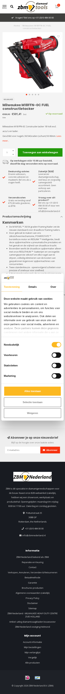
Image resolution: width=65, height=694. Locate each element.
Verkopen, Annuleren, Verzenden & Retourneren (32, 572)
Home (17, 25)
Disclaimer (32, 603)
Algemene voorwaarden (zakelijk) (33, 592)
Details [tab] (32, 286)
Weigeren (32, 413)
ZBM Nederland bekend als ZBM (32, 557)
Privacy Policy (32, 598)
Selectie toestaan (32, 402)
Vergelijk (32, 657)
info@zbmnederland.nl (34, 535)
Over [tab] (53, 286)
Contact (32, 567)
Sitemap (32, 608)
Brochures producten (32, 587)
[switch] (56, 355)
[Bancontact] (37, 677)
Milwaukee (8, 99)
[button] (26, 94)
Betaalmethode (32, 577)
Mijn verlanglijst (32, 652)
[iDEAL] (27, 677)
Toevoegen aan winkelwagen (40, 152)
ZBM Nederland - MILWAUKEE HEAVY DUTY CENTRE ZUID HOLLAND (32, 615)
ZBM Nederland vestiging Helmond (32, 626)
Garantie (32, 582)
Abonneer (52, 450)
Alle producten (32, 662)
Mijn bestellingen (32, 647)
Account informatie (32, 642)
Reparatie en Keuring (32, 562)
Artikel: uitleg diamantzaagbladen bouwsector (32, 621)
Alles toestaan (32, 391)
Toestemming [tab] (12, 286)
